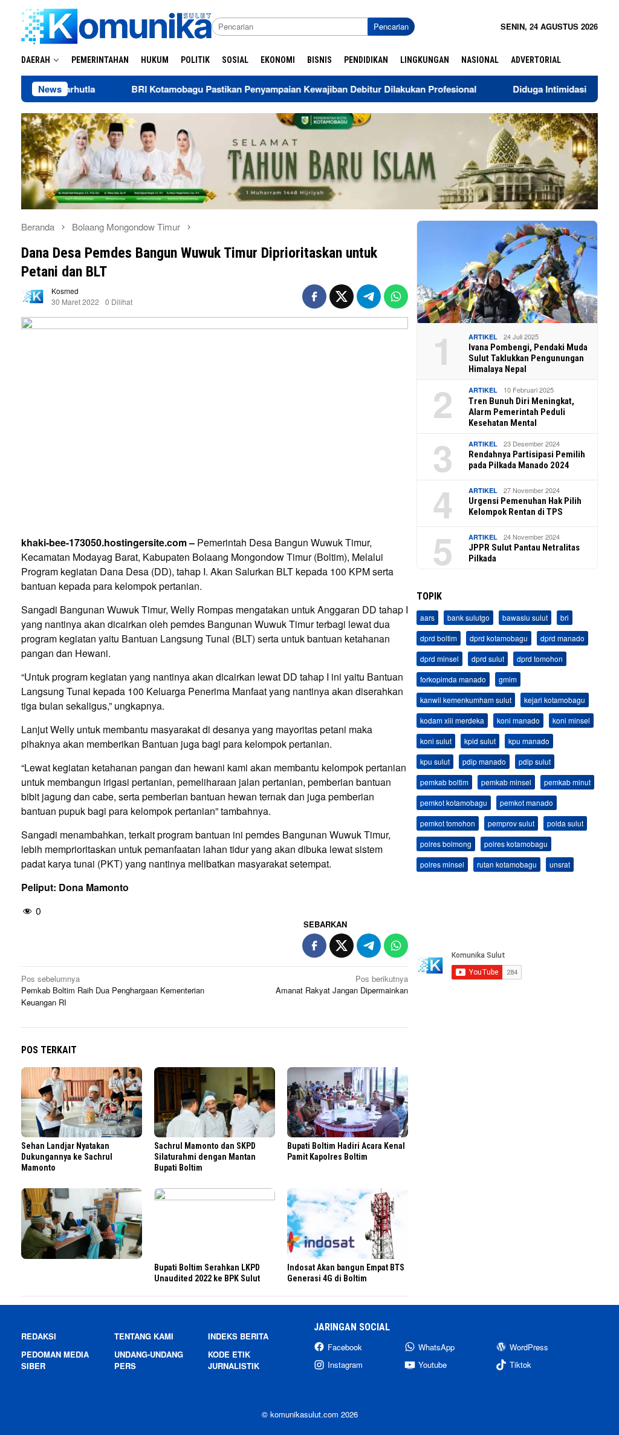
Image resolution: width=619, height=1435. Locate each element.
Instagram (345, 1364)
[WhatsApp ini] (396, 296)
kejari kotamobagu (554, 700)
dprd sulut (488, 658)
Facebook (345, 1347)
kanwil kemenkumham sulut (465, 700)
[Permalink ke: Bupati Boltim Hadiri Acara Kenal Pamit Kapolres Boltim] (347, 1102)
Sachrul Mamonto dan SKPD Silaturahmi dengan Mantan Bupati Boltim (205, 1156)
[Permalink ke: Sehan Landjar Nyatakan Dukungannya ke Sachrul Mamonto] (81, 1102)
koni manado (518, 720)
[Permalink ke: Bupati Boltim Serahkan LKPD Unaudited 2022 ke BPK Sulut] (214, 1223)
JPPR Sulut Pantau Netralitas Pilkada (524, 553)
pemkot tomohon (447, 823)
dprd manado (562, 638)
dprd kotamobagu (499, 638)
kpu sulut (435, 761)
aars (427, 617)
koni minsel (571, 720)
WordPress (529, 1347)
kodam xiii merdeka (452, 720)
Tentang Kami (143, 1336)
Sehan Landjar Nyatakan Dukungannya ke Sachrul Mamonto (66, 1156)
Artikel (482, 336)
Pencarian (391, 26)
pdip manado (484, 761)
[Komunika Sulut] (116, 25)
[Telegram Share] (369, 296)
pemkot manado (526, 802)
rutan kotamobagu (507, 864)
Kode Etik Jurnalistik (233, 1360)
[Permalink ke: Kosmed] (33, 295)
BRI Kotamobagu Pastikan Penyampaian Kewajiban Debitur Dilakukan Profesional (260, 88)
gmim (508, 679)
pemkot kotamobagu (453, 802)
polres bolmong (446, 843)
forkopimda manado (453, 679)
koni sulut (436, 741)
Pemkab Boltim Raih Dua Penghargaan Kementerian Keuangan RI (112, 990)
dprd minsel (439, 658)
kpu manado (528, 741)
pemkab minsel (506, 782)
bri (564, 617)
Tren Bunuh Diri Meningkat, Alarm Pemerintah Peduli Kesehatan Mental (521, 412)
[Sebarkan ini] (314, 296)
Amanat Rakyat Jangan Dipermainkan (342, 984)
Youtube (432, 1364)
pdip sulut (535, 761)
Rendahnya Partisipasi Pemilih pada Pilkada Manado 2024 (526, 460)
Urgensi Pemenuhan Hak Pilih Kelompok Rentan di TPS (525, 506)
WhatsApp (436, 1347)
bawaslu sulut (525, 617)
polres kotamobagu (516, 843)
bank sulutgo (468, 617)
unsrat (559, 864)
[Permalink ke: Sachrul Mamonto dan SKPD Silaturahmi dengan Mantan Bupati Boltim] (214, 1102)
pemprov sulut (511, 823)
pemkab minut (567, 782)
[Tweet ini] (341, 296)
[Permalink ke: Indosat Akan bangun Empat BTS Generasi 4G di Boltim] (347, 1223)
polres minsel (442, 864)
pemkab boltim (444, 782)
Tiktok (520, 1364)
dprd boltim (438, 638)
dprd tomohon (540, 658)
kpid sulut (480, 741)
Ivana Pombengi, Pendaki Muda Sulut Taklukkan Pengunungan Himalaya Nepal (528, 358)
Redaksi (38, 1336)
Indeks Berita (238, 1336)
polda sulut (565, 823)
